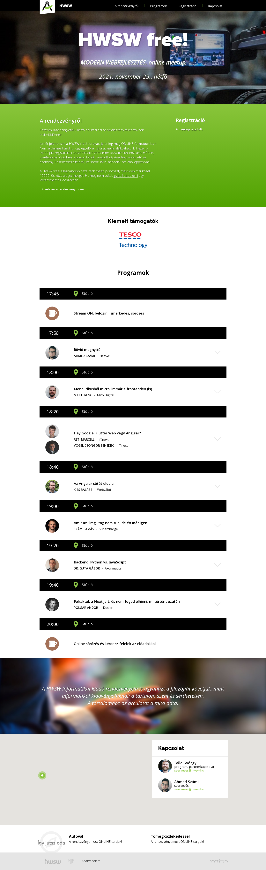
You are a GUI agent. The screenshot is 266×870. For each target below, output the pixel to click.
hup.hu (71, 861)
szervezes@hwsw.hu (189, 770)
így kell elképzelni (126, 176)
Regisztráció (187, 6)
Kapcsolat (215, 6)
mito (219, 861)
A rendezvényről (126, 6)
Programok (158, 6)
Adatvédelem (85, 855)
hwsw (53, 861)
